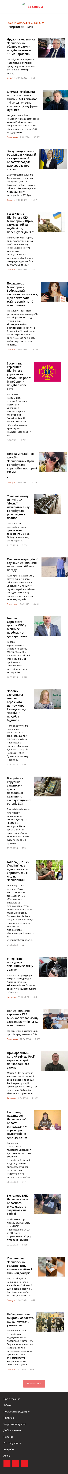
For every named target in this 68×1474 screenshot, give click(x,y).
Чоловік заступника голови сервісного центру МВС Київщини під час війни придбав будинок (16, 705)
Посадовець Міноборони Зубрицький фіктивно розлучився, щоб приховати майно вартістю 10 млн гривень (22, 294)
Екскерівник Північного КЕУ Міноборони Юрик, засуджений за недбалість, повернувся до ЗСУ (20, 223)
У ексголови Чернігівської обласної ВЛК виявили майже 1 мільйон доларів (19, 1265)
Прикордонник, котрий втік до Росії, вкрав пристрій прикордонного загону (21, 1060)
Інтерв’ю (8, 1449)
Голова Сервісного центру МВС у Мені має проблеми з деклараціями (17, 627)
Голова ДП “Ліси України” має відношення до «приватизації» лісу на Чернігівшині (18, 871)
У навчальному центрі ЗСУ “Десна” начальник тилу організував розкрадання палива (18, 507)
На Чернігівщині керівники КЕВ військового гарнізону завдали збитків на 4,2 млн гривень (22, 1018)
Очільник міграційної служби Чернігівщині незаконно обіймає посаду (22, 564)
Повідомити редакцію (16, 1411)
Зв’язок (7, 1405)
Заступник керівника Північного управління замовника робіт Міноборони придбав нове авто (19, 376)
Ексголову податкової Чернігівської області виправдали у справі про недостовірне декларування (17, 1124)
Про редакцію (11, 1399)
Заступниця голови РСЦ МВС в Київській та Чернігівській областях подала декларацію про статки (21, 160)
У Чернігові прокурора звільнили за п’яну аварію (20, 964)
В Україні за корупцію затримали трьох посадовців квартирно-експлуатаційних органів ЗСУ (19, 791)
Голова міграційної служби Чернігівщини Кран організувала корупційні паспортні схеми (22, 463)
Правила (8, 1417)
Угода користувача (14, 1424)
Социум (11, 77)
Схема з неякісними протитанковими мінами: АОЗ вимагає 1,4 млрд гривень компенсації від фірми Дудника (22, 101)
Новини (8, 1436)
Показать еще (34, 1383)
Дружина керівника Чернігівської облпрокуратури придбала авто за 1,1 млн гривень (21, 46)
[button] (62, 6)
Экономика (12, 137)
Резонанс (12, 997)
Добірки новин (12, 1430)
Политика (12, 604)
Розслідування (12, 1443)
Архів (6, 1455)
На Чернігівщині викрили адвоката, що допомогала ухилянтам (20, 1319)
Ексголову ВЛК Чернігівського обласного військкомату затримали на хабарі (17, 1205)
